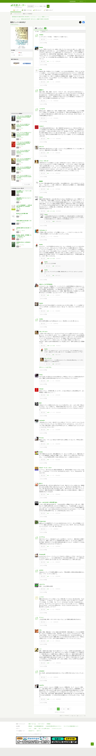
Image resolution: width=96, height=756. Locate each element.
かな (40, 630)
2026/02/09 (56, 39)
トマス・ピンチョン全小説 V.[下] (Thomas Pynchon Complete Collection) (23, 151)
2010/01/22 (58, 588)
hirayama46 (42, 554)
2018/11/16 (58, 173)
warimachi (42, 420)
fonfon (41, 452)
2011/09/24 (58, 459)
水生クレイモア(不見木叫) (45, 284)
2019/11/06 (58, 152)
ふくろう (41, 597)
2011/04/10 (58, 494)
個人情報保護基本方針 (39, 726)
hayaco (41, 303)
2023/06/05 (58, 81)
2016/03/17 (58, 258)
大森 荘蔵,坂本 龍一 (20, 237)
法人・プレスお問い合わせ (44, 728)
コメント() (49, 39)
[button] (48, 6)
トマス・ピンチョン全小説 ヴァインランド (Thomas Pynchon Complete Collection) (23, 176)
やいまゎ (41, 437)
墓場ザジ (41, 90)
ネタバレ (43, 31)
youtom (41, 570)
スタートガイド (41, 723)
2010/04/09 (58, 576)
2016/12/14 (56, 236)
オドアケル (42, 537)
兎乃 (40, 403)
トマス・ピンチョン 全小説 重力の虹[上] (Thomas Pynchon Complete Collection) (23, 117)
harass (41, 197)
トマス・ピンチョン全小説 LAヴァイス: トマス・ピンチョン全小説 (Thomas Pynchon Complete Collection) (23, 134)
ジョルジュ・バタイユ (20, 222)
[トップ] (11, 13)
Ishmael (41, 388)
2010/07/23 (58, 513)
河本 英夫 (18, 208)
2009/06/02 (56, 677)
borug (40, 374)
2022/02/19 (56, 100)
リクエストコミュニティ (57, 728)
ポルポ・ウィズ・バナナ (45, 467)
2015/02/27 (58, 295)
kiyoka (41, 244)
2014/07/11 (56, 323)
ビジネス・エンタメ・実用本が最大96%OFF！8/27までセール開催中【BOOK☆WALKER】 (30, 19)
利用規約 (48, 723)
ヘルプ (29, 728)
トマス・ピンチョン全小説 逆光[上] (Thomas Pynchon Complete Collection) (23, 160)
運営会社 (30, 726)
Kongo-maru (42, 521)
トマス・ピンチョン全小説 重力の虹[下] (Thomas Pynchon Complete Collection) (23, 168)
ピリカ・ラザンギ (43, 160)
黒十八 (41, 483)
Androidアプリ (31, 730)
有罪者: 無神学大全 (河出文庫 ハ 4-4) (23, 220)
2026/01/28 (58, 61)
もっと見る (28, 184)
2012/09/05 (58, 429)
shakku (41, 319)
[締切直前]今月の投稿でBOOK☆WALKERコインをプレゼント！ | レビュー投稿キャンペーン (30, 16)
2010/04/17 (58, 562)
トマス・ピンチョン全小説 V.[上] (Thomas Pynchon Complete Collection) (23, 125)
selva (40, 69)
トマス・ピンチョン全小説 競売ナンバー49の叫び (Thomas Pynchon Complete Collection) (23, 143)
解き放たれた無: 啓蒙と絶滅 (22, 213)
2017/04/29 (58, 211)
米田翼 (17, 193)
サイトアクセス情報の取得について (71, 726)
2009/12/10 (58, 609)
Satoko (41, 47)
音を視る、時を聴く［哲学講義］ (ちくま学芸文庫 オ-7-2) (23, 236)
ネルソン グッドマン (20, 244)
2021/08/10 (56, 118)
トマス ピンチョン (17, 13)
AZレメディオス (43, 331)
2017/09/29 (58, 189)
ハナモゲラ (42, 108)
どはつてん (42, 584)
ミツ (40, 649)
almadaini (41, 671)
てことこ (41, 617)
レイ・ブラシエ (19, 214)
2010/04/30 (58, 546)
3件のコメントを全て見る (45, 367)
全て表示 (37, 31)
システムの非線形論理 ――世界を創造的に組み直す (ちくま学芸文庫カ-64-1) (24, 206)
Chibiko (41, 34)
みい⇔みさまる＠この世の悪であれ (48, 502)
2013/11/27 (58, 345)
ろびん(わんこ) (43, 230)
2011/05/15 (58, 475)
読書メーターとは (32, 723)
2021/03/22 (58, 138)
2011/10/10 (58, 443)
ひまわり (41, 126)
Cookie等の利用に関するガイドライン (53, 726)
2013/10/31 (58, 380)
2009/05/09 (58, 699)
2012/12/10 (58, 412)
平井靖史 (18, 200)
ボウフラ (41, 146)
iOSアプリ (39, 730)
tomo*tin (41, 685)
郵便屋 (41, 181)
